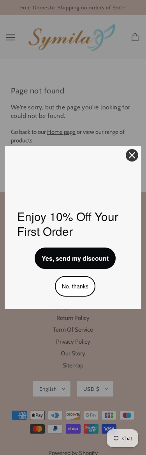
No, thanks (75, 286)
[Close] (132, 155)
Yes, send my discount (75, 258)
